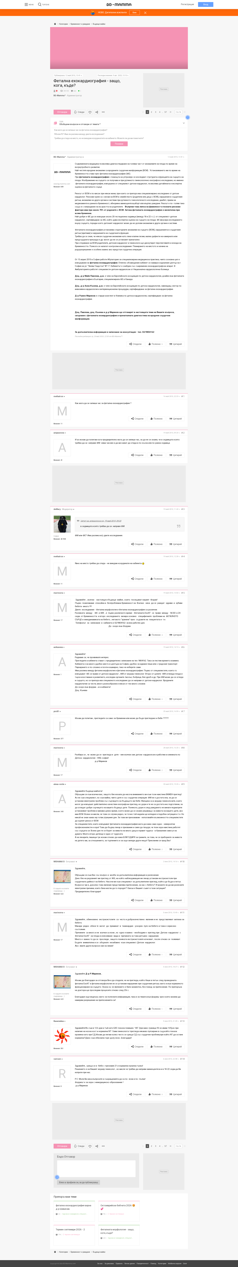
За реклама (109, 1264)
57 (166, 112)
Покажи (119, 144)
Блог (185, 1264)
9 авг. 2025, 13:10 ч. (121, 75)
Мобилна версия (174, 1264)
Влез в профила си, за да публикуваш (78, 1182)
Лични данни (129, 1264)
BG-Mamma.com (69, 1264)
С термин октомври (116, 1214)
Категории (63, 1252)
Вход (205, 4)
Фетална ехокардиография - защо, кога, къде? (87, 83)
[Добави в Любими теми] (90, 112)
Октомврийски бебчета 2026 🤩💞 (118, 1207)
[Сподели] (96, 112)
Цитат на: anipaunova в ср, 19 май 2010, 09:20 (101, 521)
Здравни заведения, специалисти (74, 1214)
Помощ (153, 1264)
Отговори (62, 112)
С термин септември (71, 1234)
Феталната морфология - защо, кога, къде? (117, 1231)
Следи (81, 112)
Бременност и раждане (80, 1252)
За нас (100, 1264)
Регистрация (187, 4)
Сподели (137, 344)
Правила (119, 1264)
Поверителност (143, 1264)
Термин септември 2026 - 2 (70, 1229)
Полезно (157, 344)
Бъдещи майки (99, 1252)
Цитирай (177, 344)
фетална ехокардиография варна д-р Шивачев (73, 1207)
